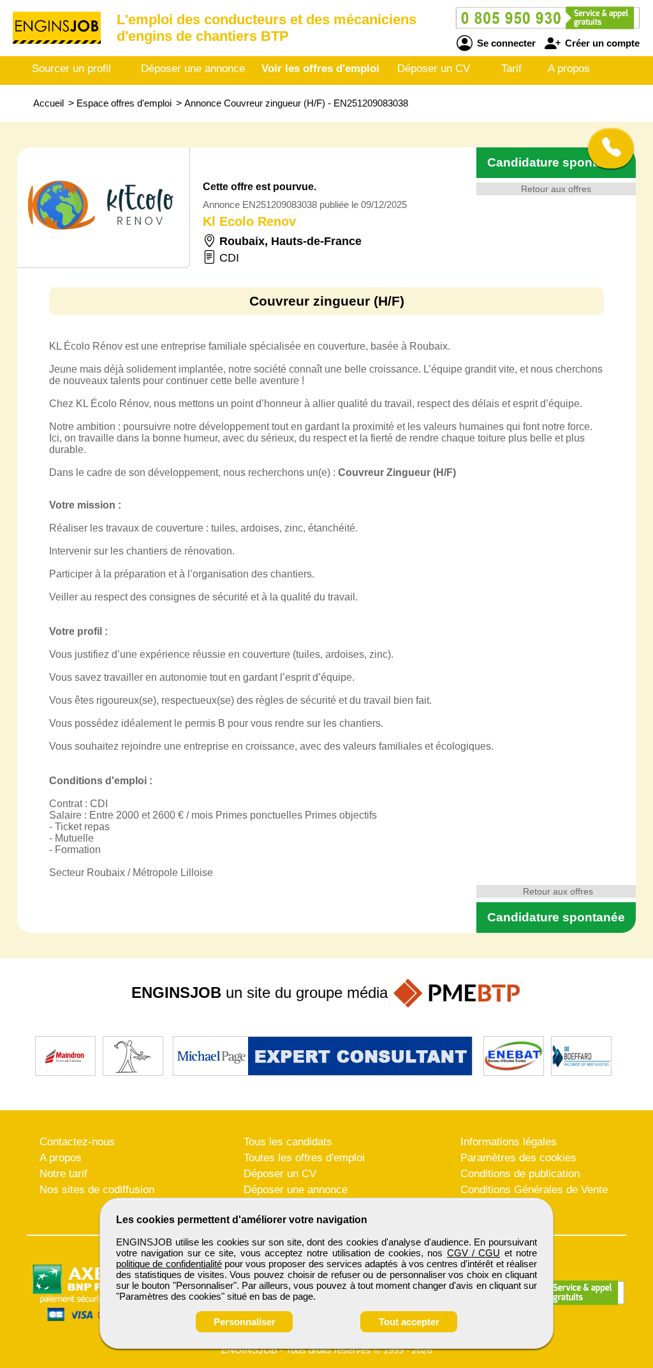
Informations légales (508, 1142)
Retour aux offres (556, 189)
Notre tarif (63, 1174)
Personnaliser (244, 1321)
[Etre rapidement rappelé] (606, 148)
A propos (569, 69)
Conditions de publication (520, 1174)
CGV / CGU (474, 1252)
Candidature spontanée (556, 162)
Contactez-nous (77, 1142)
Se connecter (505, 43)
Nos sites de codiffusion (97, 1190)
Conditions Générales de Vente (534, 1190)
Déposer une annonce (193, 69)
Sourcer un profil (71, 69)
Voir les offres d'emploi (320, 69)
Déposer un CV (433, 69)
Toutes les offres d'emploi (304, 1158)
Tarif (511, 69)
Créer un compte (601, 43)
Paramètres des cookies (518, 1158)
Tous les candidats (288, 1142)
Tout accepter (409, 1321)
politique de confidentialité (169, 1263)
